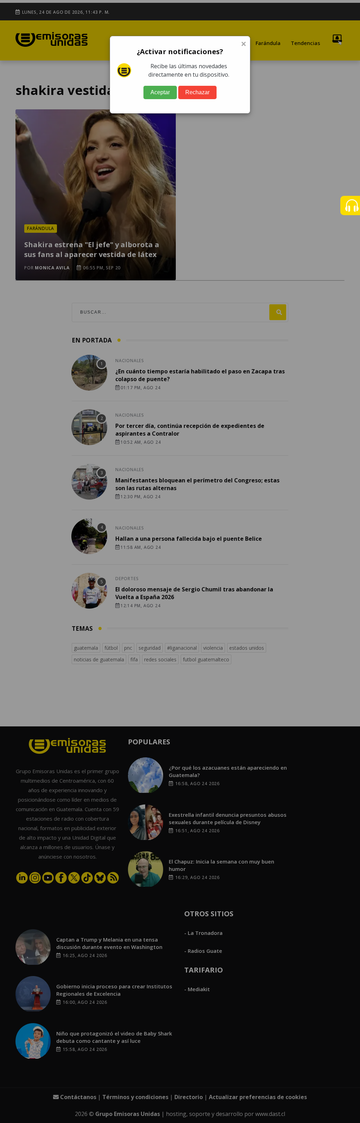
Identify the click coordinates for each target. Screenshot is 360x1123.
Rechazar (197, 92)
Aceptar (160, 92)
